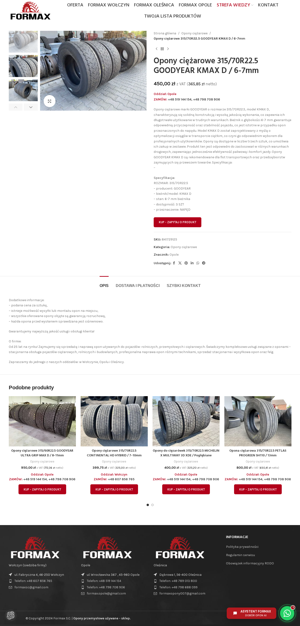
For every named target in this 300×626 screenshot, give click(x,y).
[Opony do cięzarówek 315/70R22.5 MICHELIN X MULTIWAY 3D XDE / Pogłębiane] (186, 421)
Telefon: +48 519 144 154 (104, 581)
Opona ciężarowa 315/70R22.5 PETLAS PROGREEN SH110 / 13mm (257, 453)
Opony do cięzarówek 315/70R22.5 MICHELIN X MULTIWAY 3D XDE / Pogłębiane (186, 453)
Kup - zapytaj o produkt (177, 222)
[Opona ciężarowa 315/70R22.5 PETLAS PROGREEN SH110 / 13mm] (257, 421)
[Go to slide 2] (152, 505)
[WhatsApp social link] (198, 263)
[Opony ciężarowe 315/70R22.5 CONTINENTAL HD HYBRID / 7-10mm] (114, 421)
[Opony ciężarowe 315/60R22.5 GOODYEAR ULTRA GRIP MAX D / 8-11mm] (42, 421)
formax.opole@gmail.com (106, 593)
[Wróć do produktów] (162, 49)
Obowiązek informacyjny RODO (250, 563)
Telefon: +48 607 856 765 (33, 581)
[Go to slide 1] (148, 505)
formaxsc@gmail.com (31, 587)
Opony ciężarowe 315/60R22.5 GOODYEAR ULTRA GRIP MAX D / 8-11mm (42, 453)
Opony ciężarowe (194, 33)
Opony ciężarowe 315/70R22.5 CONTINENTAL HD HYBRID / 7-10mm (114, 453)
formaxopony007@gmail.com (182, 593)
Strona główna (165, 33)
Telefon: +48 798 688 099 (178, 587)
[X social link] (180, 263)
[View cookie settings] (11, 615)
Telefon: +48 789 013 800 (178, 581)
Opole (174, 255)
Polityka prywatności (242, 547)
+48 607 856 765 (121, 479)
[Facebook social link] (174, 263)
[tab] (104, 283)
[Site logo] (30, 10)
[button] (16, 107)
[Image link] (35, 547)
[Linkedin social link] (192, 263)
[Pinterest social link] (186, 263)
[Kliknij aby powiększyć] (49, 101)
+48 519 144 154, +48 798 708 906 (194, 99)
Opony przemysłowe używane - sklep (101, 618)
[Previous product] (156, 49)
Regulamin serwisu (240, 555)
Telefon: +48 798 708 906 (106, 587)
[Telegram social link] (204, 263)
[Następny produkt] (168, 49)
